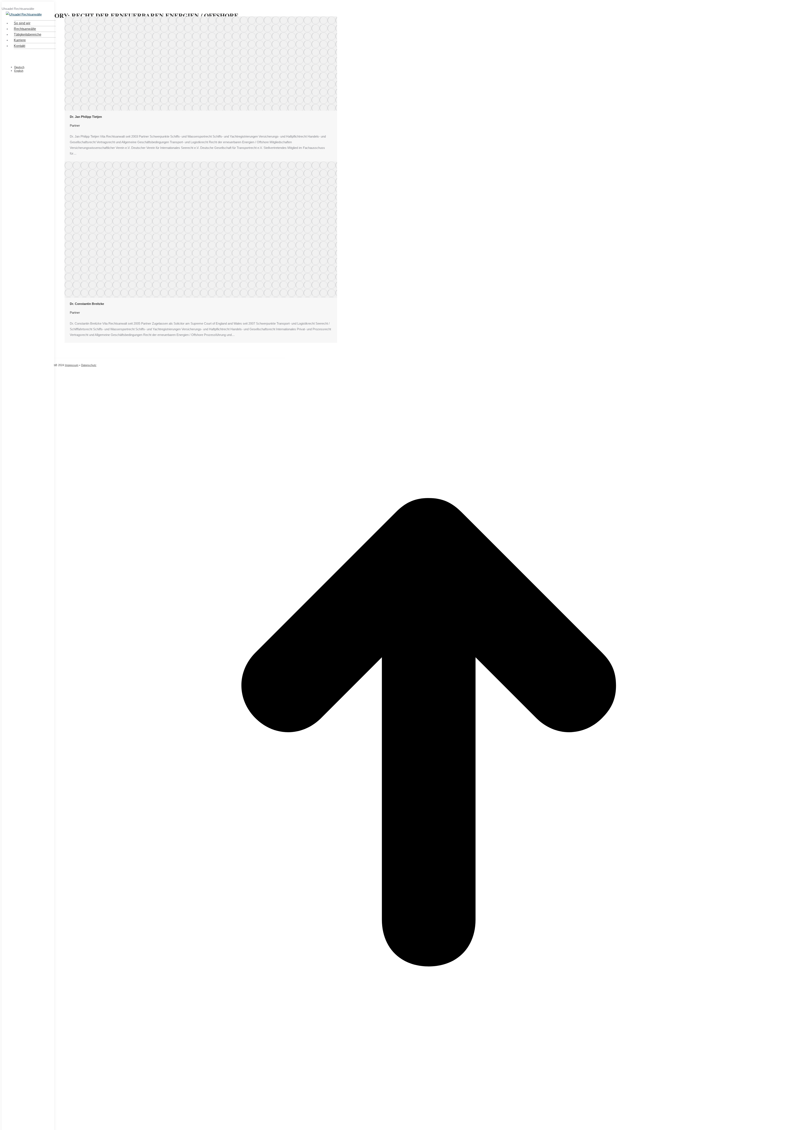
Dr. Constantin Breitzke (87, 304)
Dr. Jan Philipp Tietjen (86, 116)
